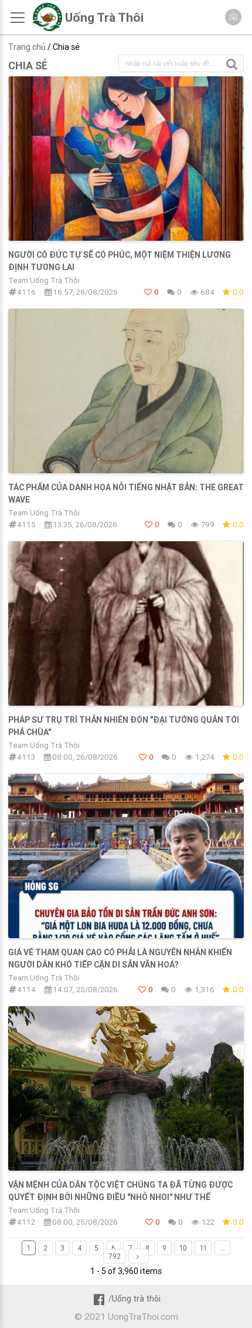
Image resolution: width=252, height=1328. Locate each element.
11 (203, 1247)
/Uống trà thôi (134, 1298)
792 (114, 1256)
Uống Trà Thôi (104, 17)
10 (183, 1247)
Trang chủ (27, 47)
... (222, 1247)
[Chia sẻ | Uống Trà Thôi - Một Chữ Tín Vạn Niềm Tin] (47, 28)
